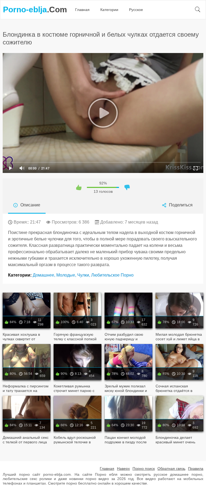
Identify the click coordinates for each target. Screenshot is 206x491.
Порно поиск (144, 468)
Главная (82, 9)
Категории (109, 9)
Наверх (123, 468)
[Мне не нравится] (127, 187)
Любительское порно (112, 275)
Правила (195, 468)
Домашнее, (44, 275)
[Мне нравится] (79, 187)
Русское (136, 9)
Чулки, (84, 275)
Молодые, (66, 275)
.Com (35, 9)
